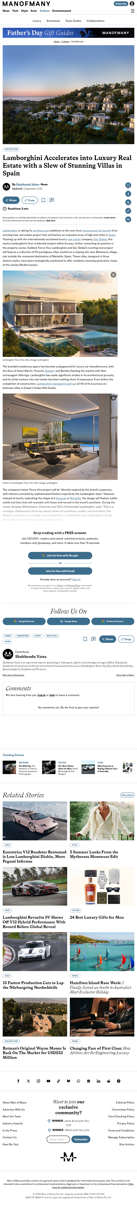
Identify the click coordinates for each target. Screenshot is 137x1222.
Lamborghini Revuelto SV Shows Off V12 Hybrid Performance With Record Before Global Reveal (34, 922)
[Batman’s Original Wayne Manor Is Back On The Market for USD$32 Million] (35, 1017)
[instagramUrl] (38, 1081)
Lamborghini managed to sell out (56, 383)
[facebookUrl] (18, 1081)
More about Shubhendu (13, 675)
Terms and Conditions (121, 1130)
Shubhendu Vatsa (27, 184)
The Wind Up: (28, 770)
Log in (42, 695)
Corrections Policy (123, 1109)
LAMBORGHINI (23, 636)
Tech (15, 10)
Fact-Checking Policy (121, 1116)
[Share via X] (130, 125)
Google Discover (26, 621)
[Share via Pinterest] (130, 133)
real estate (74, 239)
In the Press (10, 1130)
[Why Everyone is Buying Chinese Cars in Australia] (88, 767)
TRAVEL (75, 976)
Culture (45, 10)
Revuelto (75, 498)
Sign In (76, 579)
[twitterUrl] (28, 1081)
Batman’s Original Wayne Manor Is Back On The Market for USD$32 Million (34, 1053)
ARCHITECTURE (11, 149)
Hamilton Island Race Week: (100, 987)
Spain (111, 235)
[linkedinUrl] (98, 1081)
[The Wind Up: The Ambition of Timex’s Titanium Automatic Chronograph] (9, 767)
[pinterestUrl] (118, 1081)
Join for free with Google (62, 555)
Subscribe (121, 3)
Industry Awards (13, 1123)
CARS (100, 762)
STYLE (74, 845)
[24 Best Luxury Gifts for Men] (102, 886)
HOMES (8, 636)
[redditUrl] (108, 1081)
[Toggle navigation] (132, 11)
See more (127, 794)
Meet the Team (12, 1116)
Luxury (37, 20)
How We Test (11, 1144)
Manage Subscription (121, 1137)
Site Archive (126, 1144)
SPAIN (7, 641)
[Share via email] (128, 219)
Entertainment (61, 10)
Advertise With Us (14, 1109)
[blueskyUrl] (68, 1081)
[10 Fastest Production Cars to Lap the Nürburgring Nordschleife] (35, 951)
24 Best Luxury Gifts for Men (97, 917)
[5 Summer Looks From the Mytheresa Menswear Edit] (102, 820)
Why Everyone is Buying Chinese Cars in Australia (107, 769)
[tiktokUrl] (58, 1081)
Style (24, 10)
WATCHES (24, 762)
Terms (60, 585)
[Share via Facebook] (130, 118)
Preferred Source (115, 621)
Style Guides (73, 20)
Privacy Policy (73, 585)
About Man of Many (125, 675)
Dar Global (100, 239)
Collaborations (95, 20)
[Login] (132, 3)
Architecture (77, 41)
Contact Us (10, 1137)
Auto (34, 10)
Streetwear (53, 20)
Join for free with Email (60, 571)
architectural (41, 230)
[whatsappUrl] (78, 1081)
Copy (31, 200)
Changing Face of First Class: (100, 1050)
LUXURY (37, 636)
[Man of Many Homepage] (35, 3)
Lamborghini (10, 230)
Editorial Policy (125, 1102)
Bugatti (49, 370)
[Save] (43, 200)
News (6, 10)
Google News (71, 621)
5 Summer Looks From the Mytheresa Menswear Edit (94, 854)
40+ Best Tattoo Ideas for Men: (68, 770)
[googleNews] (88, 1081)
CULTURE (76, 910)
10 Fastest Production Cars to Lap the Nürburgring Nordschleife (33, 985)
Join (52, 695)
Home (56, 41)
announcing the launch (97, 230)
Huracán (61, 498)
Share (13, 200)
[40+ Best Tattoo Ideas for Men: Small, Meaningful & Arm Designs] (48, 767)
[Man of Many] (68, 1156)
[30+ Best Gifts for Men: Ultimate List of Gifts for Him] (127, 767)
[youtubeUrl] (48, 1081)
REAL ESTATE (52, 636)
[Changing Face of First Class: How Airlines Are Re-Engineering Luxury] (102, 1017)
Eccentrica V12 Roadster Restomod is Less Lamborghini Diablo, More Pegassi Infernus (34, 857)
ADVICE (62, 762)
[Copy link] (130, 140)
